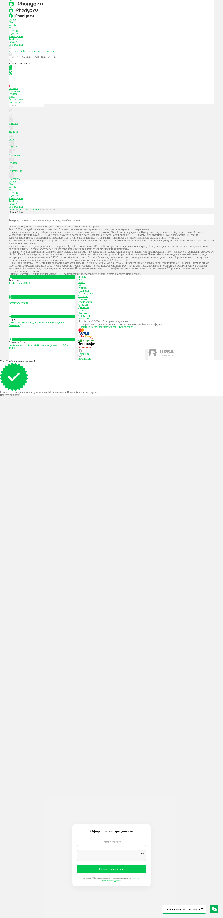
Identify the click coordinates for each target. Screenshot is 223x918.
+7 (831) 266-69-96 (19, 63)
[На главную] (111, 3)
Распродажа (16, 44)
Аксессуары (16, 36)
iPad (11, 22)
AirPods (13, 30)
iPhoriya (13, 209)
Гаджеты (14, 33)
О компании (16, 99)
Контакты (14, 102)
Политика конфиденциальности (97, 326)
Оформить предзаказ (111, 868)
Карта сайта (126, 326)
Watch (12, 25)
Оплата (13, 93)
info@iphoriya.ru (18, 302)
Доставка (14, 91)
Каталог (13, 123)
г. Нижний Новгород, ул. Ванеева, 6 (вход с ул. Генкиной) (36, 324)
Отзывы (13, 88)
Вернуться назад (10, 395)
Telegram (83, 353)
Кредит (13, 96)
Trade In (13, 39)
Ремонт (13, 41)
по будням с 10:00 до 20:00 (24, 345)
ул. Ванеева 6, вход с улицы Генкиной (31, 50)
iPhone (12, 19)
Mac (11, 27)
